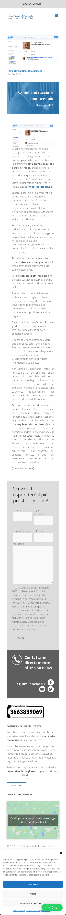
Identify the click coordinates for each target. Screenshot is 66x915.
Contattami (16, 785)
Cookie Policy (19, 910)
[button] (61, 853)
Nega (33, 893)
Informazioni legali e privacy (38, 910)
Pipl (14, 287)
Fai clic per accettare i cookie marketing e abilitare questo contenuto (33, 820)
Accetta (33, 884)
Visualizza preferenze (33, 903)
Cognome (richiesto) (38, 512)
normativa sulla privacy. (24, 629)
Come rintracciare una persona (24, 71)
